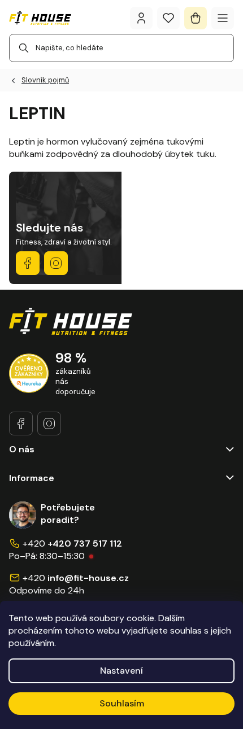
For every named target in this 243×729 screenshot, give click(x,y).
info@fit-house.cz (88, 578)
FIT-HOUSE (28, 263)
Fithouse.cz (56, 263)
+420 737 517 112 (84, 543)
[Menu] (222, 18)
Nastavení (121, 670)
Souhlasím (121, 703)
